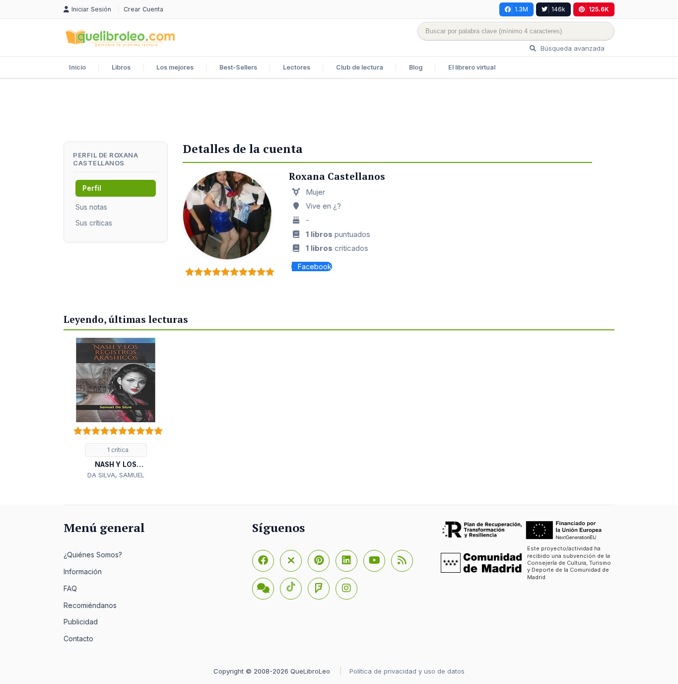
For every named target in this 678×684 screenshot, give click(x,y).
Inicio (77, 67)
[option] (116, 409)
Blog (415, 67)
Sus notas (91, 207)
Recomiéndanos (90, 605)
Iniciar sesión (92, 9)
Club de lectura (359, 67)
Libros (121, 67)
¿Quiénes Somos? (93, 554)
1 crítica (117, 450)
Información (83, 571)
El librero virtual (471, 67)
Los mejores (175, 67)
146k (558, 9)
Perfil (91, 188)
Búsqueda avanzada (572, 48)
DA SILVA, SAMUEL (115, 475)
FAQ (70, 588)
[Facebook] (263, 561)
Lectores (296, 67)
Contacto (78, 638)
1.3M (521, 9)
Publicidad (81, 621)
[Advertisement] (339, 111)
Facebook (315, 266)
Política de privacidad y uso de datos (407, 671)
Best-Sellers (238, 67)
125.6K (599, 9)
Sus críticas (93, 223)
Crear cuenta (143, 9)
